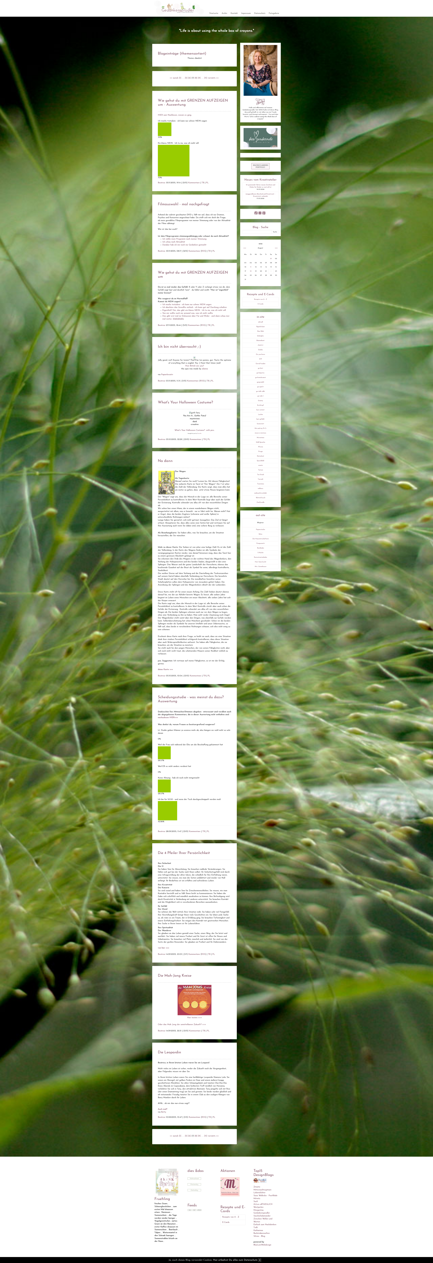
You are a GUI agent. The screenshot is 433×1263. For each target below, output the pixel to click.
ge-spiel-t (260, 387)
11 (250, 267)
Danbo (260, 350)
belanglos (260, 336)
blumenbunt (261, 340)
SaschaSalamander (262, 1216)
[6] (189, 78)
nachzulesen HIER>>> (168, 718)
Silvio (260, 534)
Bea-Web (260, 331)
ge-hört (260, 368)
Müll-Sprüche (260, 442)
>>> (276, 248)
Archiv (224, 13)
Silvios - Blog (259, 1236)
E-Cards (260, 304)
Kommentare (194, 183)
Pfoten (260, 447)
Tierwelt (260, 479)
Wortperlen (258, 1207)
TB (203, 183)
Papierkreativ (167, 375)
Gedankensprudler (261, 1213)
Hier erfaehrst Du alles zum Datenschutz (235, 1260)
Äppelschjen (260, 327)
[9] (199, 78)
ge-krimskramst (260, 377)
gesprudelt (260, 382)
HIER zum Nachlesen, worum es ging (174, 115)
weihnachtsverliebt (260, 493)
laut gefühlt (260, 419)
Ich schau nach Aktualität (173, 242)
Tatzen (260, 470)
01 (271, 259)
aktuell (260, 322)
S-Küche (260, 553)
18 (250, 271)
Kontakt (234, 13)
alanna (205, 369)
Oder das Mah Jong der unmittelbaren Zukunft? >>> (182, 1025)
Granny (260, 400)
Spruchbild (260, 461)
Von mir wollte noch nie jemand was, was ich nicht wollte (187, 313)
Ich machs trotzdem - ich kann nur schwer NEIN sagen (186, 305)
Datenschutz (259, 13)
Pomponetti (260, 543)
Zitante (256, 1187)
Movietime (260, 437)
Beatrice (161, 183)
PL (207, 183)
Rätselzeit (260, 456)
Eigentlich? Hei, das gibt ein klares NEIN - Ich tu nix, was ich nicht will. (194, 310)
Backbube (260, 548)
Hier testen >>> (194, 1018)
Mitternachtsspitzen (262, 1190)
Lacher (260, 414)
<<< (244, 248)
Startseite (213, 13)
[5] (186, 78)
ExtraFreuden (260, 363)
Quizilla (199, 433)
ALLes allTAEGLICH (262, 1204)
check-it (260, 345)
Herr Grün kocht (260, 562)
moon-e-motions (260, 433)
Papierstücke (260, 529)
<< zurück (174, 78)
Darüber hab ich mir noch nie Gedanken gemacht (184, 245)
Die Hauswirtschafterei (260, 539)
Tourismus (260, 484)
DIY (260, 359)
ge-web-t (260, 396)
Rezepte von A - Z (260, 299)
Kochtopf (260, 405)
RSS (203, 251)
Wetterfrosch (260, 498)
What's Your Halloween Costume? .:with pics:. (195, 430)
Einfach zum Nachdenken (264, 1225)
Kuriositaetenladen (260, 557)
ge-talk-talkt (260, 391)
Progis (260, 451)
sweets (260, 465)
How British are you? (194, 366)
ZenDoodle (260, 502)
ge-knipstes (260, 373)
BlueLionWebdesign (262, 1245)
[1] (180, 78)
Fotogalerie (274, 13)
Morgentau (258, 1210)
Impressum (246, 13)
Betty (163, 1112)
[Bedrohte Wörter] (230, 1187)
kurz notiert (260, 410)
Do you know (260, 354)
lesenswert (260, 424)
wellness (260, 488)
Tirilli (255, 1228)
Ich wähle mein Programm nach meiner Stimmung (184, 239)
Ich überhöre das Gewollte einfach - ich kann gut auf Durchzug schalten (194, 307)
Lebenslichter (259, 1193)
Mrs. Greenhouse (260, 566)
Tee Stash (260, 474)
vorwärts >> (213, 78)
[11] (205, 78)
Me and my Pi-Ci (260, 428)
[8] (196, 78)
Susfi (255, 1202)
